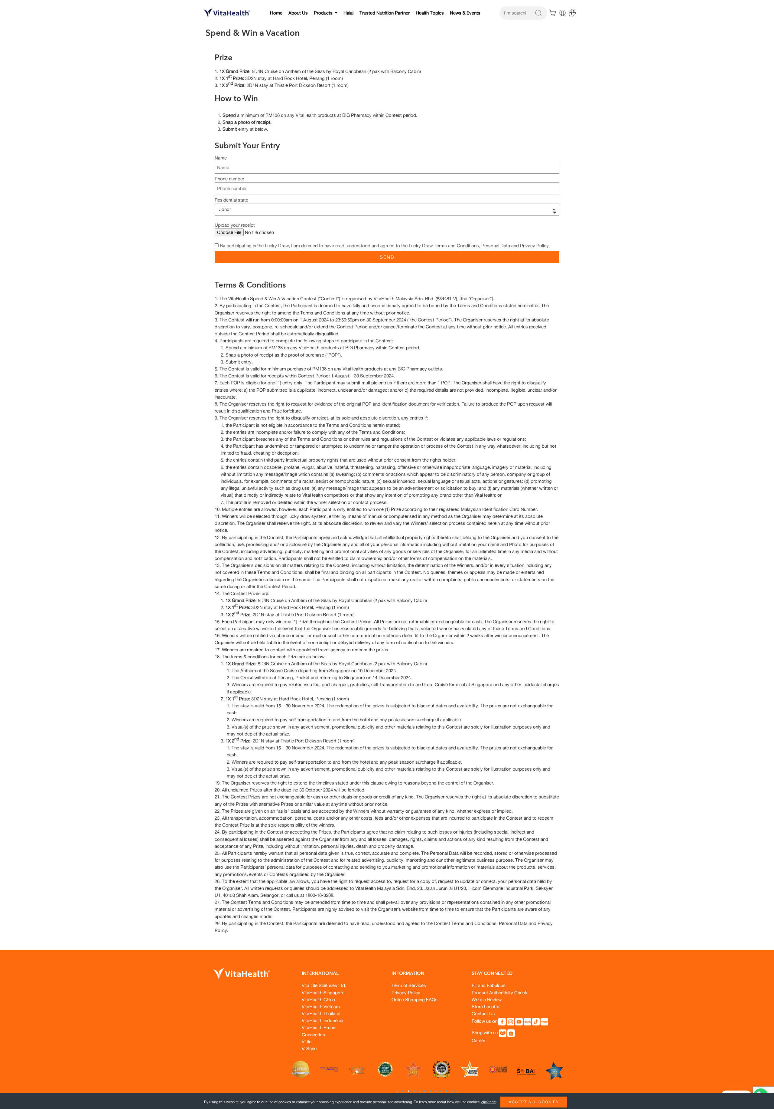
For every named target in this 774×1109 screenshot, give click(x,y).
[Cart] (552, 13)
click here (488, 1102)
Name (221, 158)
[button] (397, 1091)
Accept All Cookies (534, 1102)
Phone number (229, 179)
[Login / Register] (562, 13)
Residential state (231, 200)
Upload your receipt (235, 225)
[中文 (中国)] (572, 12)
